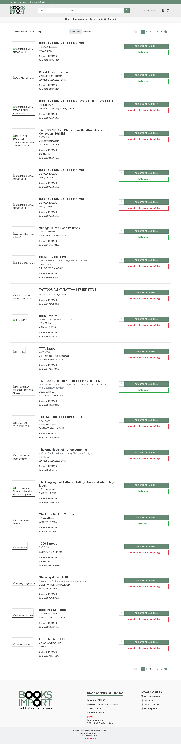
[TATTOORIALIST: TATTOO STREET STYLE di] (23, 294)
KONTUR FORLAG (47, 617)
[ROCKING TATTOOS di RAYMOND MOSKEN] (22, 612)
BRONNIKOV (47, 105)
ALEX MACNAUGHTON (51, 643)
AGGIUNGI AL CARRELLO (146, 46)
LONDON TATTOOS (52, 639)
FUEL (41, 51)
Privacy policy (150, 708)
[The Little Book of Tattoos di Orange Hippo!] (23, 519)
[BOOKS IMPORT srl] (17, 10)
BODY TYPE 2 (55, 317)
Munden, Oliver (48, 489)
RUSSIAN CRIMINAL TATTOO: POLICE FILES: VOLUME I (76, 101)
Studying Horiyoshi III (62, 579)
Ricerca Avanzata (152, 696)
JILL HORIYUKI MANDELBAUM (55, 585)
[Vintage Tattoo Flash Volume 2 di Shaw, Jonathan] (23, 232)
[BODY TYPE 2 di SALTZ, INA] (20, 318)
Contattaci (148, 700)
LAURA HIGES (47, 392)
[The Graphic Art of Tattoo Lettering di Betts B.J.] (23, 454)
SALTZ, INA (46, 323)
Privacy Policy (90, 738)
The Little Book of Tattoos (57, 514)
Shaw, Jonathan (48, 232)
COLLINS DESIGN (47, 268)
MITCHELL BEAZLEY (48, 294)
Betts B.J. (45, 457)
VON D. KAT (46, 264)
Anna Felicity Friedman (51, 76)
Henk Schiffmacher (50, 141)
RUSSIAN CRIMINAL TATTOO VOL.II (63, 199)
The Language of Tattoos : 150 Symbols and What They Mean (76, 483)
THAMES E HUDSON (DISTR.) (52, 108)
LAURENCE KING (47, 359)
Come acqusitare (152, 704)
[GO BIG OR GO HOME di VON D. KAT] (23, 260)
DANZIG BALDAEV (49, 47)
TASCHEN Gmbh (47, 144)
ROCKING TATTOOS (52, 610)
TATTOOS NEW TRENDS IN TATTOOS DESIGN (76, 384)
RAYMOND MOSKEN (50, 614)
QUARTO (43, 493)
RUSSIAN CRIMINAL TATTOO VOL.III (63, 170)
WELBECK (44, 522)
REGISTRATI (150, 10)
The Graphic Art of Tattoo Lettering (66, 451)
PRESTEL (43, 646)
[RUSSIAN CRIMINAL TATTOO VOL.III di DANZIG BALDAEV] (23, 174)
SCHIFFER (44, 588)
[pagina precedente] (135, 32)
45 (49, 154)
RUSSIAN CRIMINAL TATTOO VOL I (62, 43)
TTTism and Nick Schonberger (55, 356)
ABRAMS (43, 327)
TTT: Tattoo (47, 350)
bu (49, 561)
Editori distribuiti (98, 19)
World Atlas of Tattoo (53, 72)
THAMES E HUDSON (48, 80)
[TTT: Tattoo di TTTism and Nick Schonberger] (18, 350)
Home (68, 19)
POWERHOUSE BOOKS (50, 235)
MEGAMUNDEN (48, 424)
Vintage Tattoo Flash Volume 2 (60, 228)
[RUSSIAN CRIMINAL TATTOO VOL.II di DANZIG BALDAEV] (23, 203)
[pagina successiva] (165, 32)
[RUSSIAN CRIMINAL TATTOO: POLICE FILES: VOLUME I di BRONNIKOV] (23, 107)
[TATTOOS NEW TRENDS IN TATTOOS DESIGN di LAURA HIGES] (23, 387)
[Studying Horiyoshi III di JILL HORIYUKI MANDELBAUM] (23, 580)
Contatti (112, 19)
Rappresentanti (80, 19)
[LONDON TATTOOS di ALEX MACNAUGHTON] (22, 641)
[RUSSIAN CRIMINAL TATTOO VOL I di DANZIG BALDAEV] (23, 47)
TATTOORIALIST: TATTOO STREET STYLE (67, 289)
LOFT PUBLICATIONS (49, 395)
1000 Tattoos (48, 545)
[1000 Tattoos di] (19, 545)
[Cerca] (127, 10)
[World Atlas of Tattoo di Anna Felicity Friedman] (23, 75)
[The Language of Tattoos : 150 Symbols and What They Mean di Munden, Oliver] (23, 488)
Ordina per (75, 31)
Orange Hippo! (47, 518)
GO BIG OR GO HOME (63, 258)
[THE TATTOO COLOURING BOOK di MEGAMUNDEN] (23, 421)
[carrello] (168, 10)
